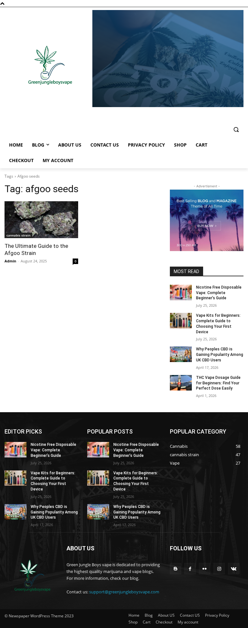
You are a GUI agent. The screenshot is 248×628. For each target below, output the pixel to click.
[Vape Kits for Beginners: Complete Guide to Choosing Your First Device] (181, 320)
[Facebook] (190, 568)
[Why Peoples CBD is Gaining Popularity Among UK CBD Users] (181, 354)
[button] (235, 129)
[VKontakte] (233, 568)
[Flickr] (204, 568)
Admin (10, 261)
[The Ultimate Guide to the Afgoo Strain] (41, 219)
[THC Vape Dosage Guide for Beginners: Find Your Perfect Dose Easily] (181, 383)
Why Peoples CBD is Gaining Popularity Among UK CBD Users (219, 354)
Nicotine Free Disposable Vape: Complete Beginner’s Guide (219, 293)
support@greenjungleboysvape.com (124, 592)
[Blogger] (175, 568)
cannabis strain (18, 235)
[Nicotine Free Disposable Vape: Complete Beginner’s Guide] (181, 292)
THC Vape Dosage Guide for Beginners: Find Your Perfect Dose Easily (218, 383)
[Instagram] (219, 568)
